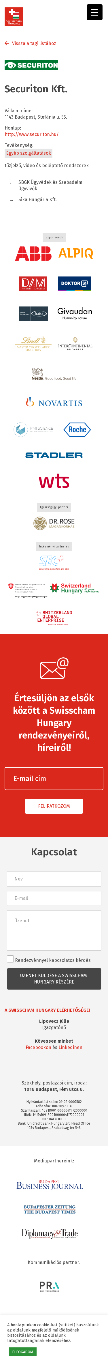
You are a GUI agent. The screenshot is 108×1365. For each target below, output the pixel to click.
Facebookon (38, 1047)
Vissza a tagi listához (34, 43)
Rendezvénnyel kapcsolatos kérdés (52, 960)
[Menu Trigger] (95, 12)
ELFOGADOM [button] (22, 1352)
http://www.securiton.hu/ (32, 134)
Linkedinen (70, 1047)
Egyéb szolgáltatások (28, 153)
